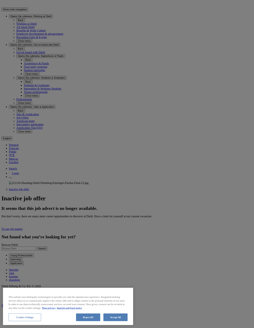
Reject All (88, 317)
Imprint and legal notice (69, 308)
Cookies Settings (24, 317)
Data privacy (49, 308)
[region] (68, 306)
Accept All (115, 317)
